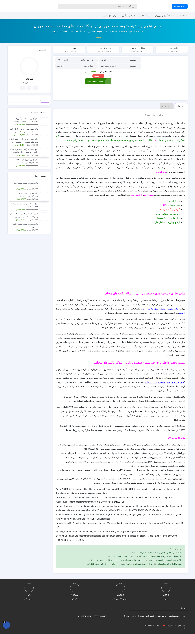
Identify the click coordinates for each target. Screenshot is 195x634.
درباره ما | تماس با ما (109, 15)
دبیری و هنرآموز (128, 15)
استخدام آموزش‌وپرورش (164, 15)
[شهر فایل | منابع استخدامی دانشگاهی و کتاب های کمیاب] (17, 6)
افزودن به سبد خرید (95, 81)
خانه (141, 31)
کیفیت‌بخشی (145, 15)
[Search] (61, 6)
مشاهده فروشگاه (28, 83)
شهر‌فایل (103, 60)
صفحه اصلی (182, 15)
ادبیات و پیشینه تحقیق (129, 31)
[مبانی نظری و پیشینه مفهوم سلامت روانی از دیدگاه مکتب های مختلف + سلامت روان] (164, 78)
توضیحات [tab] (179, 106)
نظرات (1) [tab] (165, 106)
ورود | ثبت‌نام (179, 6)
